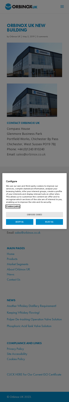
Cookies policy (13, 206)
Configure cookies (34, 214)
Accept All (20, 222)
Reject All (49, 222)
